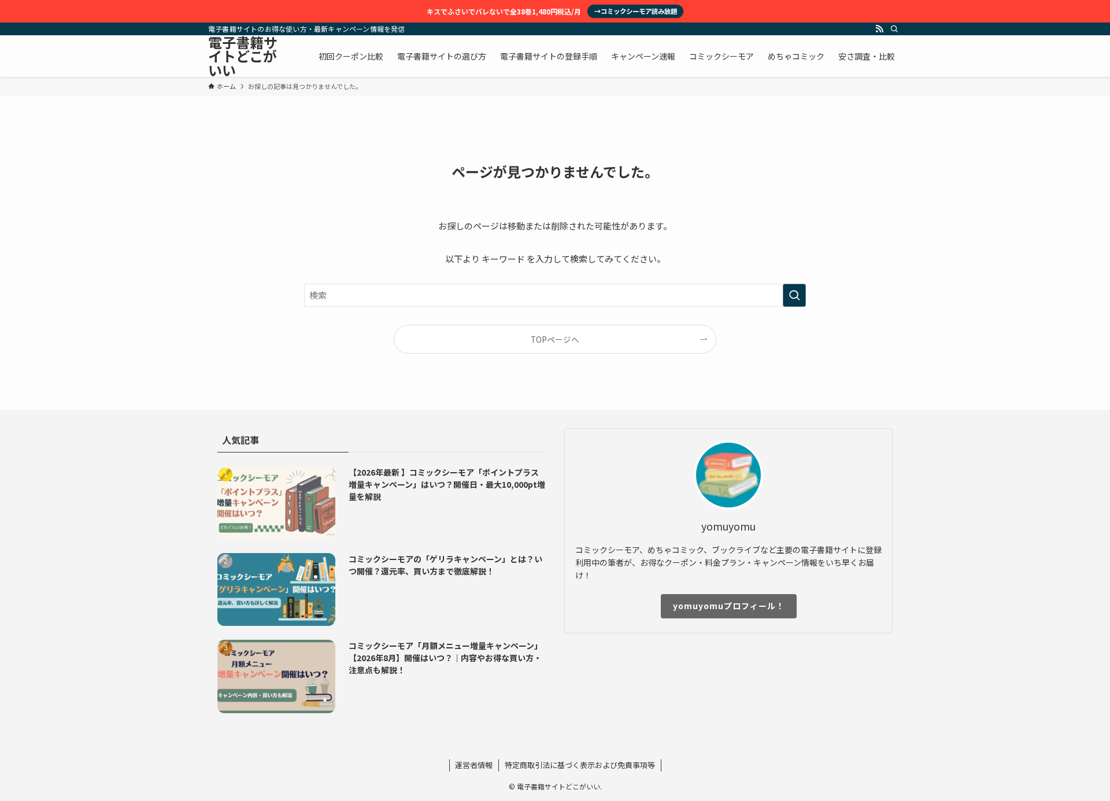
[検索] (894, 29)
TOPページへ (555, 339)
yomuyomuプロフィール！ (729, 605)
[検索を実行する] (794, 295)
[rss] (879, 29)
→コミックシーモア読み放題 (635, 11)
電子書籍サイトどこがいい (243, 56)
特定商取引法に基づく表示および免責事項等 (580, 764)
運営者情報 (474, 764)
